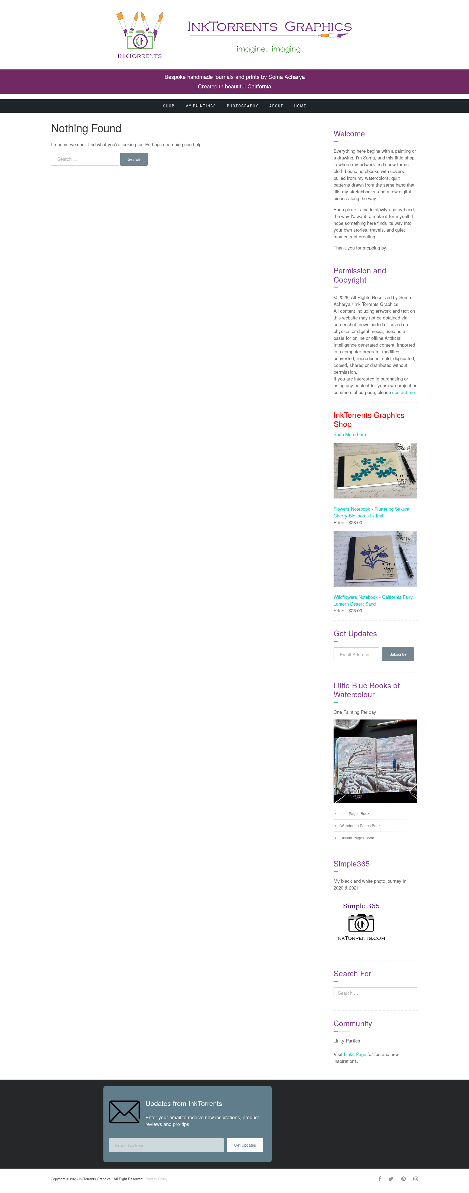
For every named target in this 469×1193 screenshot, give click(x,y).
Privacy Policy (156, 1178)
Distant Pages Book (357, 837)
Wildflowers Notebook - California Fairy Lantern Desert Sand (373, 600)
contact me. (404, 392)
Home (300, 106)
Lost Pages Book (354, 813)
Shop (169, 106)
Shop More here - (351, 434)
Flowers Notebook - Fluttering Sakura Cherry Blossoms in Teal (371, 512)
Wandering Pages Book (360, 825)
